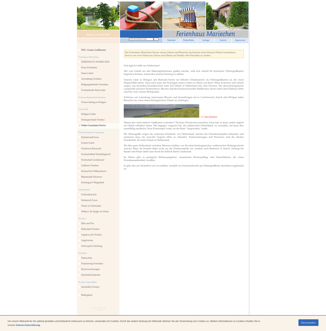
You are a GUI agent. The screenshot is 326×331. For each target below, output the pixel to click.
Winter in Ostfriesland (91, 206)
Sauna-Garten (87, 73)
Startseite (171, 40)
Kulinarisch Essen (89, 200)
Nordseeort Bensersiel (91, 148)
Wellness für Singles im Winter (95, 211)
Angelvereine (87, 240)
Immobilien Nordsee (90, 287)
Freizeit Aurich (87, 143)
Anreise (222, 40)
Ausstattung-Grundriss (91, 78)
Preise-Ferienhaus (89, 67)
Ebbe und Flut (87, 223)
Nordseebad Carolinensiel (92, 160)
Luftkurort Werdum (89, 165)
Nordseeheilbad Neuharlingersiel (95, 154)
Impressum (240, 40)
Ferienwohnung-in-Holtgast (93, 102)
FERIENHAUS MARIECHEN (95, 62)
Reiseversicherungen (90, 269)
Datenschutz (86, 258)
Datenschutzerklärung (28, 325)
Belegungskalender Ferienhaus (94, 84)
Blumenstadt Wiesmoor (91, 176)
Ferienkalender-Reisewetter (93, 90)
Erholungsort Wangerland (92, 182)
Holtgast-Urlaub (88, 114)
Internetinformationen (90, 275)
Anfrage (205, 40)
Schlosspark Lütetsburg (91, 246)
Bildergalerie (86, 295)
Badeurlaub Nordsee (90, 229)
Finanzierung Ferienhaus (92, 263)
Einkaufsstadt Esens (90, 137)
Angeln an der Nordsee (91, 234)
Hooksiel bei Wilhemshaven (93, 171)
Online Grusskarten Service (93, 125)
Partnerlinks (188, 40)
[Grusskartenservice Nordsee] (161, 116)
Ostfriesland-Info (89, 194)
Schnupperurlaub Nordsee (93, 119)
